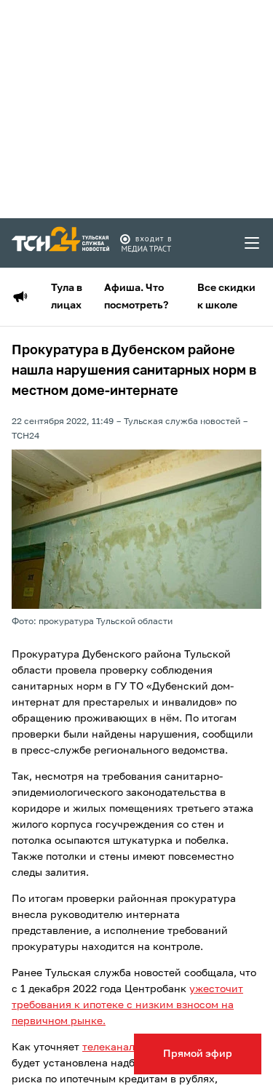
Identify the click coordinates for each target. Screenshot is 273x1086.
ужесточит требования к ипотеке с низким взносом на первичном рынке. (127, 1005)
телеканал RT (116, 1047)
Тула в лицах (66, 297)
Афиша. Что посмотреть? (136, 297)
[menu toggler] (252, 243)
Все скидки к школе (226, 297)
